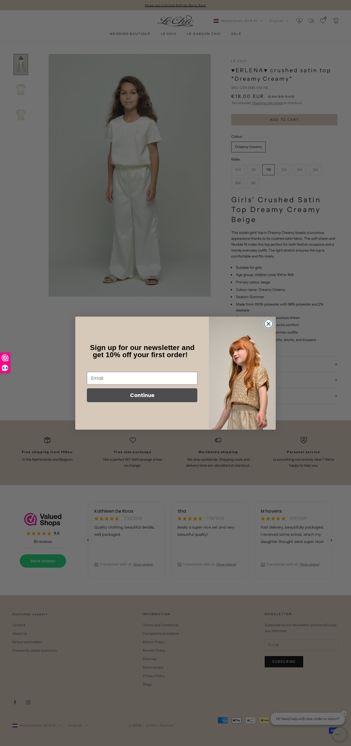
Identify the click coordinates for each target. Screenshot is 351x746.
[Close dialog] (268, 324)
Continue (142, 395)
